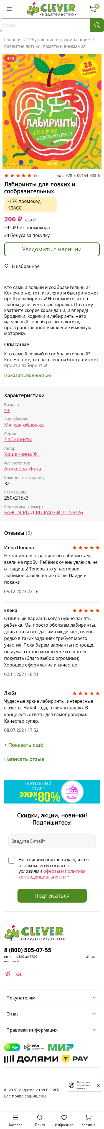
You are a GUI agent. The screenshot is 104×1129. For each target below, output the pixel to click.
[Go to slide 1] (4, 165)
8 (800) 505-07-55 (27, 950)
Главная (13, 40)
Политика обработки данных (84, 1085)
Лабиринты (18, 439)
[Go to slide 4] (16, 165)
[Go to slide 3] (12, 165)
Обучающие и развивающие (59, 40)
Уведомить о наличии (52, 249)
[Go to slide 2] (8, 165)
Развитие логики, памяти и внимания (45, 46)
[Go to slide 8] (31, 165)
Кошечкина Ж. (21, 454)
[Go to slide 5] (20, 165)
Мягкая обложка (24, 425)
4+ (7, 410)
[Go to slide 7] (28, 165)
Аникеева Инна (22, 469)
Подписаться (52, 895)
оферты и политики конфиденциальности (52, 874)
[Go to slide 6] (24, 165)
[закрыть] (98, 1085)
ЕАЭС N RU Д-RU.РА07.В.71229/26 (43, 512)
